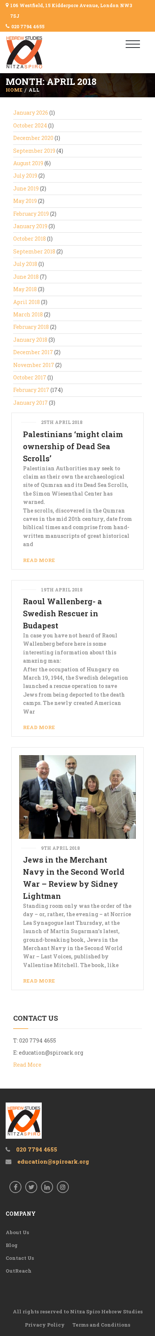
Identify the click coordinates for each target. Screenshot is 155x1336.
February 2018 (31, 326)
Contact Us (20, 1258)
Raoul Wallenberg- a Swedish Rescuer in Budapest (62, 613)
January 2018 (30, 339)
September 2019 (34, 150)
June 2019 (26, 188)
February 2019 (31, 213)
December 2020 (33, 137)
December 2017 (33, 352)
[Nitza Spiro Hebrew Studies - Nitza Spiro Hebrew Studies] (37, 52)
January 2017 (30, 402)
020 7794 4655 (27, 26)
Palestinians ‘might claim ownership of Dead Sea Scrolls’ (73, 446)
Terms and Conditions (101, 1324)
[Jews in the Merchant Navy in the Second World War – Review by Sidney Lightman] (77, 796)
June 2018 (26, 276)
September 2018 (34, 251)
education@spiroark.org (51, 1052)
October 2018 (29, 238)
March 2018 (28, 314)
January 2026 (30, 112)
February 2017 (31, 389)
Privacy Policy (45, 1324)
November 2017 (33, 365)
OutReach (19, 1270)
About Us (17, 1232)
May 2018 (25, 289)
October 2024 (30, 125)
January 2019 (30, 226)
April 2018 (26, 302)
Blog (12, 1245)
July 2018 (25, 263)
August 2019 (28, 163)
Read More (39, 560)
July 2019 (25, 175)
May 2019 (25, 200)
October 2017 (29, 377)
